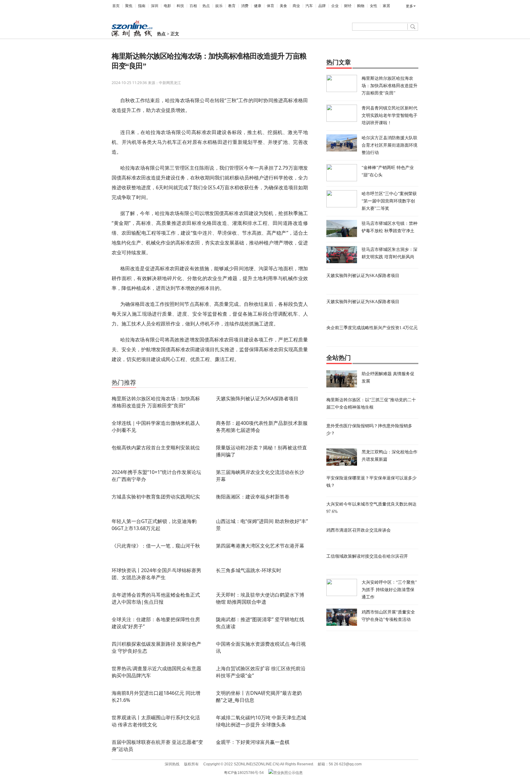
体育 (270, 6)
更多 (409, 6)
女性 (373, 6)
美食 (283, 6)
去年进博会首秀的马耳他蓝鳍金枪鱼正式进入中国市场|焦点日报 (156, 598)
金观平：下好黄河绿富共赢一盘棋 (253, 742)
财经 (347, 6)
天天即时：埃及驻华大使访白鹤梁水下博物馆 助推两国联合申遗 (260, 598)
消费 (244, 6)
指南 (141, 6)
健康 (257, 6)
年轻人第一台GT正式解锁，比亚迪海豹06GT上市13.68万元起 (154, 525)
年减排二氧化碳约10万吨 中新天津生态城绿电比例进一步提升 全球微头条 (261, 721)
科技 (180, 6)
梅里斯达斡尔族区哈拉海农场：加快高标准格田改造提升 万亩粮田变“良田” (156, 402)
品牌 (322, 6)
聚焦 (128, 6)
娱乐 (219, 6)
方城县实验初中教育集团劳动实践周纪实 (156, 496)
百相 (193, 6)
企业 (335, 6)
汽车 (309, 6)
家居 (386, 6)
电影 (167, 6)
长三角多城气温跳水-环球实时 (248, 570)
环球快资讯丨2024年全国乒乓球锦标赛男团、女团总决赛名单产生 (156, 574)
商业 (296, 6)
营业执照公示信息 (288, 773)
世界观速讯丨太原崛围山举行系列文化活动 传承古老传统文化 (156, 721)
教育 (232, 6)
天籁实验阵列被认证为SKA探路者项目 (257, 398)
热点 (206, 6)
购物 (360, 6)
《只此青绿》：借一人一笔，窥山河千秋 (156, 545)
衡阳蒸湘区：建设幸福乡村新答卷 (253, 496)
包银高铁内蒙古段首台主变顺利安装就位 (156, 447)
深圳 (154, 6)
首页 (116, 6)
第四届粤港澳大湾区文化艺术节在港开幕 (260, 545)
